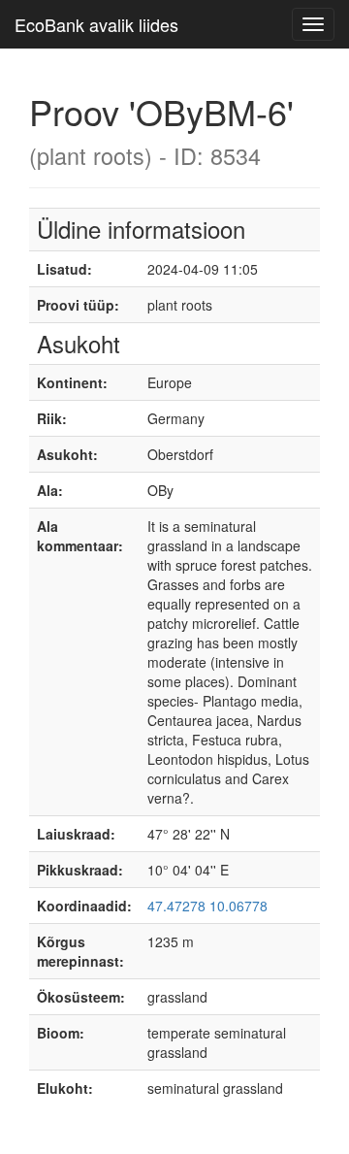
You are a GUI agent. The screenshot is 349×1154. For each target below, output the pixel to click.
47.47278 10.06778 (207, 905)
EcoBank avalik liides (96, 24)
